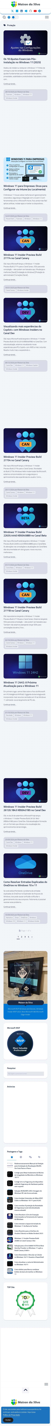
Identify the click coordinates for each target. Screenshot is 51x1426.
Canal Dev (9, 365)
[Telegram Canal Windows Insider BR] (39, 11)
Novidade (9, 715)
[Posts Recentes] (21, 1157)
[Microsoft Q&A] (26, 11)
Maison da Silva (23, 92)
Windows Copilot (32, 365)
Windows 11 (27, 94)
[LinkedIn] (21, 11)
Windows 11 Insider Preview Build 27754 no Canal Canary (23, 458)
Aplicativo (9, 918)
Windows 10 (10, 921)
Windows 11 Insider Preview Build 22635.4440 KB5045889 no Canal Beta (25, 533)
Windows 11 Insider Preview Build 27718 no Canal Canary (23, 609)
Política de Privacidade (11, 1415)
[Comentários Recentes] (30, 1157)
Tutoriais (9, 94)
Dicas (17, 918)
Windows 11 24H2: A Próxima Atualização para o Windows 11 (21, 684)
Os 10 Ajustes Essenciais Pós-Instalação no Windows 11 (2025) (22, 60)
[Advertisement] (25, 131)
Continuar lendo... (10, 84)
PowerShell (10, 219)
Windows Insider (11, 98)
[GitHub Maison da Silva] (30, 11)
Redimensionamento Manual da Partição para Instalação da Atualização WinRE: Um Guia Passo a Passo (28, 1166)
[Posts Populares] (11, 1157)
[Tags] (39, 1157)
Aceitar (8, 1420)
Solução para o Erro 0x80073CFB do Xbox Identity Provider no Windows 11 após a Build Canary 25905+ (29, 1248)
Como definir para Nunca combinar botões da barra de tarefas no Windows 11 (28, 1272)
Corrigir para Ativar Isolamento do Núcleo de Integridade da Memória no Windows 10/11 (29, 1175)
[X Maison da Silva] (12, 11)
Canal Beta (10, 568)
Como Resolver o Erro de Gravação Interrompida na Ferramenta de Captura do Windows (28, 1217)
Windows (17, 94)
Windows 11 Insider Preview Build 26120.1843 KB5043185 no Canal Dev (25, 808)
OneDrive (24, 918)
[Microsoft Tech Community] (17, 11)
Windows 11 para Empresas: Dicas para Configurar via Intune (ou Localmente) (25, 187)
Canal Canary (10, 290)
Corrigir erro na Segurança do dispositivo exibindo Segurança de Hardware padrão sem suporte (28, 1184)
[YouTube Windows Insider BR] (35, 11)
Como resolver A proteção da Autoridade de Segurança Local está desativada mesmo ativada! (28, 1208)
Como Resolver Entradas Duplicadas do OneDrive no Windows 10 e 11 (25, 883)
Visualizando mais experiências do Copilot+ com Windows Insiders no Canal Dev (23, 330)
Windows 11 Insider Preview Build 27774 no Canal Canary (23, 256)
